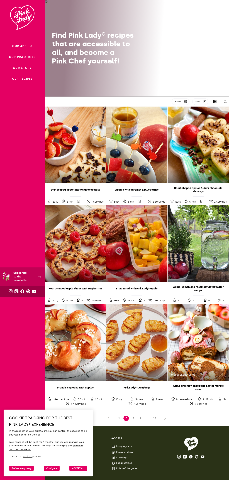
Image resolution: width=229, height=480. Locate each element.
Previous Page (109, 418)
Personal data (124, 452)
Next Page (164, 418)
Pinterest (196, 456)
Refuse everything (21, 468)
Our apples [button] (22, 46)
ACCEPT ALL (78, 468)
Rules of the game (126, 468)
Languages (122, 446)
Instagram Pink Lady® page (179, 456)
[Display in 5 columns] (215, 101)
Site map (121, 457)
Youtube (202, 456)
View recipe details (75, 156)
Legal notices (124, 463)
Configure (51, 468)
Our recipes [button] (22, 78)
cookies (27, 456)
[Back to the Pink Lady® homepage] (191, 444)
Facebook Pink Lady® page (191, 456)
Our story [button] (22, 68)
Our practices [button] (22, 57)
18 (154, 418)
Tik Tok (185, 456)
